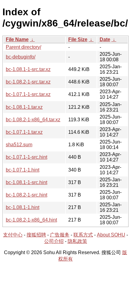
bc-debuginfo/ (20, 56)
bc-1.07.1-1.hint (22, 169)
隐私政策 (77, 241)
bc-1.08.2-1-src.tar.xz (28, 81)
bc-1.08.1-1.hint (22, 207)
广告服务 (59, 234)
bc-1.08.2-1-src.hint (26, 194)
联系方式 (83, 234)
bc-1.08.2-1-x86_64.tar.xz (33, 119)
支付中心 (13, 234)
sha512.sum (19, 144)
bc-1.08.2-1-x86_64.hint (31, 219)
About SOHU (111, 234)
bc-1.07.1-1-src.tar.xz (28, 94)
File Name (17, 39)
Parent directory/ (23, 47)
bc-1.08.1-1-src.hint (26, 182)
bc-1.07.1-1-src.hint (26, 157)
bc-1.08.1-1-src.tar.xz (28, 69)
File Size (77, 39)
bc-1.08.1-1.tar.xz (24, 107)
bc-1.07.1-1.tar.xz (24, 132)
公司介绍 (54, 241)
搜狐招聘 (36, 234)
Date (105, 39)
